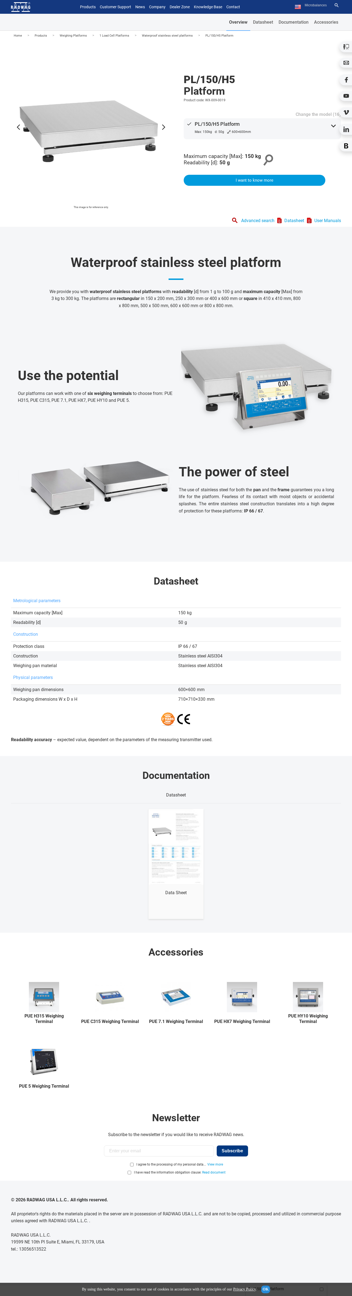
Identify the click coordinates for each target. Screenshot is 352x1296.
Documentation (294, 22)
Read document (214, 1172)
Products (41, 35)
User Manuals (327, 220)
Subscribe (232, 1150)
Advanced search (257, 220)
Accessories (326, 22)
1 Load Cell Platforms (114, 35)
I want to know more (254, 180)
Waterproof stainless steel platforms (167, 35)
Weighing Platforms (73, 35)
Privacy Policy (244, 1289)
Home (18, 35)
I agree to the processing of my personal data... (171, 1164)
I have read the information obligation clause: (180, 1172)
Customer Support (115, 7)
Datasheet (263, 22)
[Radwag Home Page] (20, 7)
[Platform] (91, 126)
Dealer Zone (180, 7)
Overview (238, 22)
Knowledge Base (208, 7)
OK (266, 1289)
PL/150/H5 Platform (219, 35)
